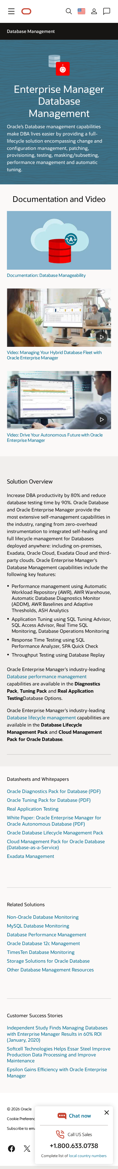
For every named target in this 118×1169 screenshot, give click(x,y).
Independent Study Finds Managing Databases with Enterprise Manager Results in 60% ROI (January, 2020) (57, 1033)
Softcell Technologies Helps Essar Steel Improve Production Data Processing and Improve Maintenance (58, 1054)
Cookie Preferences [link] (23, 1118)
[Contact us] (106, 11)
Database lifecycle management (41, 717)
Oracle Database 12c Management (43, 943)
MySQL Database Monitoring (38, 926)
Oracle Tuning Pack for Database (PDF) (49, 800)
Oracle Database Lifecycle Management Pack (55, 832)
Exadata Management (30, 856)
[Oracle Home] (26, 11)
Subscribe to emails (23, 1128)
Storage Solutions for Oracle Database (48, 961)
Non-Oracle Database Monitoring (43, 917)
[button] (11, 11)
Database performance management (47, 676)
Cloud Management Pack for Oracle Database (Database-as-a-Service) (56, 844)
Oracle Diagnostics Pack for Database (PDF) (54, 791)
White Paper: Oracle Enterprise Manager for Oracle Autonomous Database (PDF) (54, 820)
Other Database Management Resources (50, 969)
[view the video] (59, 317)
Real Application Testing (33, 809)
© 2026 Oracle (19, 1108)
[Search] (69, 11)
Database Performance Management (46, 934)
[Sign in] (94, 11)
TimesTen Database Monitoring (41, 952)
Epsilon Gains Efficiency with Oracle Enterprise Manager (57, 1072)
